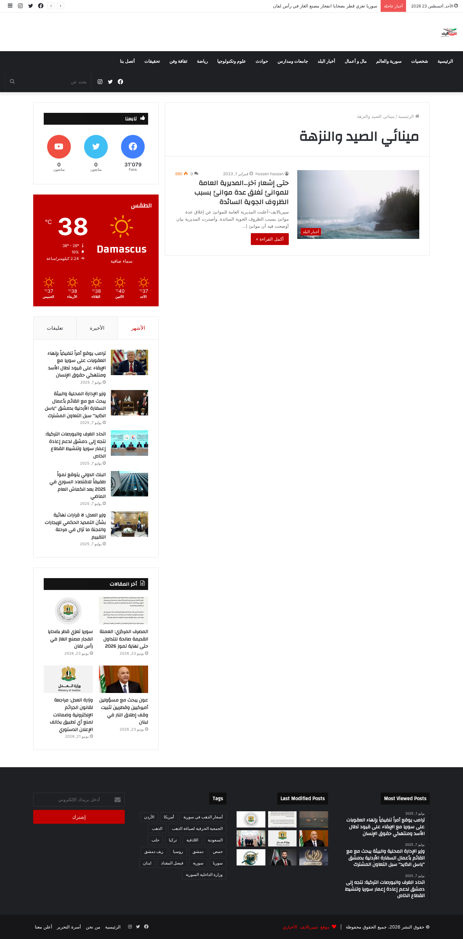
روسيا (178, 851)
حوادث (262, 61)
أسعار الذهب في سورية (203, 816)
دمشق (198, 851)
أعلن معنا (43, 927)
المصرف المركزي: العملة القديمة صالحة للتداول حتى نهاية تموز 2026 (124, 639)
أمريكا (169, 816)
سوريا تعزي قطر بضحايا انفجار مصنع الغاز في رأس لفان (70, 639)
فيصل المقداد (172, 862)
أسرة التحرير (69, 927)
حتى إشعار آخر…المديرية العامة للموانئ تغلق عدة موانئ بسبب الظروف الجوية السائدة (242, 192)
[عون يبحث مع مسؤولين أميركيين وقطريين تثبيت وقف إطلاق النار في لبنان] (123, 679)
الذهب (157, 828)
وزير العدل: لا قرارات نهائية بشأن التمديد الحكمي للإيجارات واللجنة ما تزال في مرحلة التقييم (75, 526)
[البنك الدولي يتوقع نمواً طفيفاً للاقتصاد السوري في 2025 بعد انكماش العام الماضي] (129, 483)
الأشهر (138, 328)
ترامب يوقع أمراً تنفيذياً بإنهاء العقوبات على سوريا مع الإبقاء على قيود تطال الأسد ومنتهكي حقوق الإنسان (76, 364)
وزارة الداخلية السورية (204, 874)
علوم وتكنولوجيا (231, 61)
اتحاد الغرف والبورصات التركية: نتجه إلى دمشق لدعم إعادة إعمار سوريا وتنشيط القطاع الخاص (75, 445)
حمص (218, 851)
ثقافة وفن (178, 61)
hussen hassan (270, 173)
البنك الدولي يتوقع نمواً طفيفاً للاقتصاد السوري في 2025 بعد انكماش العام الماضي (77, 485)
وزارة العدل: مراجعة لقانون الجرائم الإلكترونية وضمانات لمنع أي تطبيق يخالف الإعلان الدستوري (71, 715)
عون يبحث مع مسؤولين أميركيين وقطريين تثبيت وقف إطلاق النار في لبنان (308, 5)
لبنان (147, 862)
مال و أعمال (356, 61)
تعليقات (55, 328)
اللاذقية (192, 839)
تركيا (173, 839)
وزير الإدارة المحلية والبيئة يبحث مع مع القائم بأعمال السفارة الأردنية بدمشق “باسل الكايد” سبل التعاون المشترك (75, 404)
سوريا (218, 862)
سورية (198, 862)
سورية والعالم (389, 61)
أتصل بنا (127, 61)
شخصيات (419, 61)
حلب (155, 839)
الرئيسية (445, 61)
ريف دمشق (153, 851)
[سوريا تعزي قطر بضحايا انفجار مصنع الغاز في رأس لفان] (68, 611)
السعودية (215, 839)
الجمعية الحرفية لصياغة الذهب (197, 828)
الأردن (149, 816)
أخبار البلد (326, 61)
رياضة (202, 61)
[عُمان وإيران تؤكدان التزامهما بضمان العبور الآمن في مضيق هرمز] (313, 819)
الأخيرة (97, 328)
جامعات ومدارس (293, 61)
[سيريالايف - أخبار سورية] (449, 32)
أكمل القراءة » (270, 239)
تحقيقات (152, 61)
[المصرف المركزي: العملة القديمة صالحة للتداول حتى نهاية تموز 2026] (123, 611)
